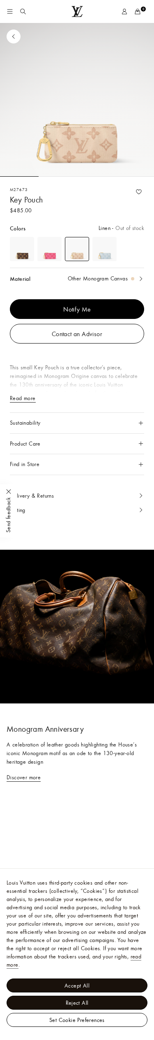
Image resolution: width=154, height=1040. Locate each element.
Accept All (77, 985)
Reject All (77, 1002)
